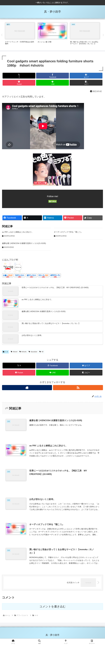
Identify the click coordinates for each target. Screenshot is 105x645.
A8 (42, 352)
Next (103, 35)
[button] (86, 83)
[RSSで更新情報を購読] (78, 387)
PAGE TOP (100, 623)
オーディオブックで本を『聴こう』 (68, 232)
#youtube (34, 352)
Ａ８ (6, 352)
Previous (2, 35)
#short (15, 352)
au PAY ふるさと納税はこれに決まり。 (17, 232)
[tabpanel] (19, 34)
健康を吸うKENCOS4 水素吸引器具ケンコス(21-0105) (24, 243)
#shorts (24, 352)
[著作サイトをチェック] (27, 387)
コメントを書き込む (52, 606)
